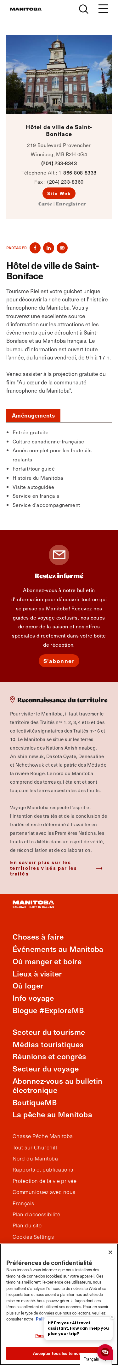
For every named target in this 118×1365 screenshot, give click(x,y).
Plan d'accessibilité (36, 1214)
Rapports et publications (43, 1169)
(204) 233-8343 (59, 163)
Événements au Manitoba (58, 948)
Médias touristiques (48, 1044)
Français (23, 1203)
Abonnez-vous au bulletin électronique (58, 1085)
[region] (59, 1304)
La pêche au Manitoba (52, 1114)
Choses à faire (38, 936)
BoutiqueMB (35, 1102)
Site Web (59, 193)
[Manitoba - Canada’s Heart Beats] (26, 9)
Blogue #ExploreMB (48, 1010)
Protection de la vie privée (44, 1181)
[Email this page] (62, 247)
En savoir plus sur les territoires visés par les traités (43, 868)
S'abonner (59, 661)
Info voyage (33, 997)
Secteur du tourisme (49, 1031)
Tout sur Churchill (35, 1147)
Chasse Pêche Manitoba (43, 1136)
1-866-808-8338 (77, 172)
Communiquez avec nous (44, 1192)
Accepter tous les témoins (59, 1353)
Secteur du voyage (46, 1068)
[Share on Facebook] (35, 247)
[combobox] (96, 1359)
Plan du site (27, 1225)
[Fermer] (110, 1252)
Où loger (28, 985)
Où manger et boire (47, 961)
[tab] (33, 415)
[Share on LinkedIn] (48, 247)
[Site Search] (83, 9)
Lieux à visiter (37, 973)
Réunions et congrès (49, 1056)
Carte (45, 204)
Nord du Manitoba (35, 1158)
